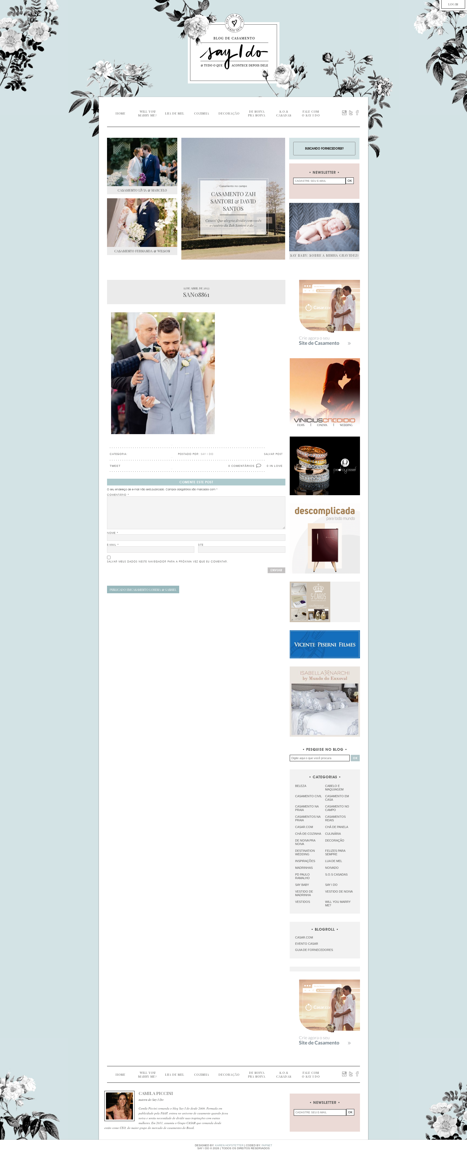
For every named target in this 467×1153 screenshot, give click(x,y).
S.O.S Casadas (336, 874)
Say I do (331, 884)
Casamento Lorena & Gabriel (143, 590)
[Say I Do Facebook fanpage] (357, 112)
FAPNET (267, 1145)
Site (201, 545)
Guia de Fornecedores (314, 949)
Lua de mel (333, 861)
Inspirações (305, 861)
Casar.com (304, 827)
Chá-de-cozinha (308, 833)
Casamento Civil (308, 796)
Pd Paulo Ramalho (302, 876)
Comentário (118, 495)
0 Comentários (241, 465)
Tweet (115, 465)
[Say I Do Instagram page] (344, 112)
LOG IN (453, 4)
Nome (112, 533)
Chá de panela (336, 827)
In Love (276, 465)
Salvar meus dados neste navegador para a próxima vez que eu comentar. (167, 561)
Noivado (332, 867)
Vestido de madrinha (304, 893)
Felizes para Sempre (335, 852)
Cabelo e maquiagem (334, 787)
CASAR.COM (304, 937)
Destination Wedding (305, 852)
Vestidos (302, 901)
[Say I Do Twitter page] (350, 112)
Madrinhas (304, 867)
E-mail (113, 545)
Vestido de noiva (339, 891)
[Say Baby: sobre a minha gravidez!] (324, 227)
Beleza (300, 785)
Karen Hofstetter (229, 1145)
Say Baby (302, 884)
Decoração (334, 840)
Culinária (333, 833)
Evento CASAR (306, 943)
